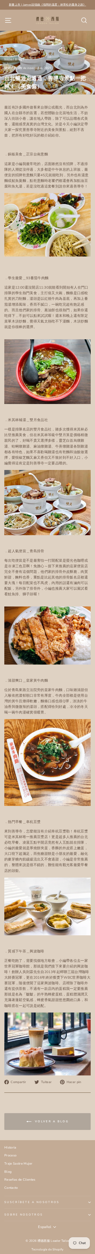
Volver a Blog (51, 1121)
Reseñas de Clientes (19, 1179)
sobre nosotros (23, 1215)
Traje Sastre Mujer (18, 1163)
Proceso (10, 1155)
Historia (10, 1147)
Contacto (11, 1187)
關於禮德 (10, 68)
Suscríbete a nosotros (32, 1202)
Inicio (8, 59)
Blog (18, 59)
